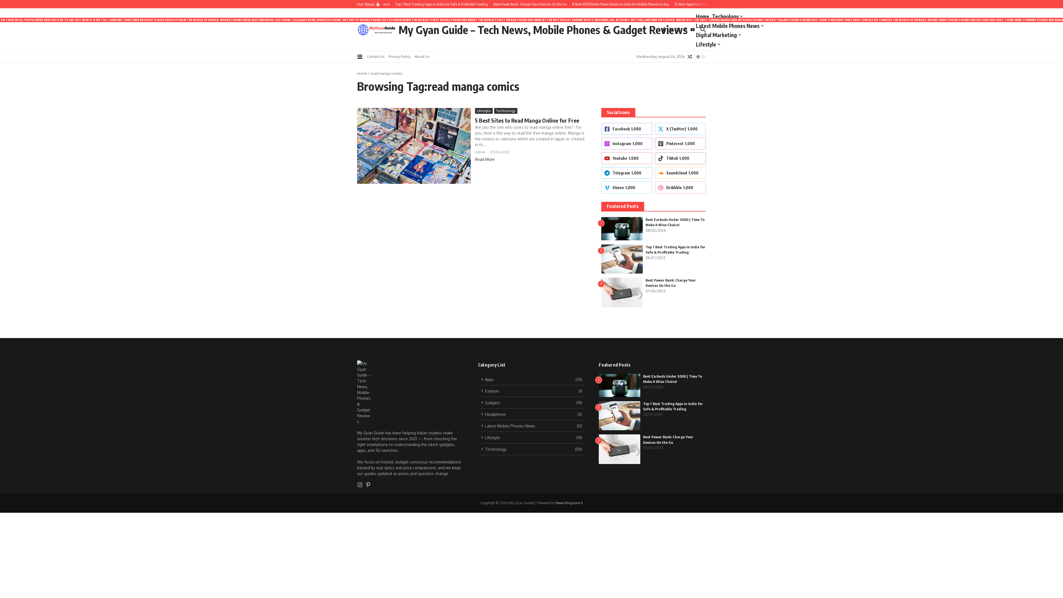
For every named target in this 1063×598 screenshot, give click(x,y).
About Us (422, 56)
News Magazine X (569, 503)
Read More (485, 159)
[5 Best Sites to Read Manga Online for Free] (414, 146)
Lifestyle (706, 44)
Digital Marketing (716, 35)
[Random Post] (690, 57)
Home (702, 16)
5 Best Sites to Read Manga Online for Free (527, 120)
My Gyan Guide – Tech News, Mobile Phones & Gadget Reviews (543, 30)
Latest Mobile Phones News (730, 24)
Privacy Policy (399, 56)
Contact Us (376, 56)
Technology (725, 16)
